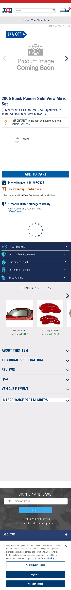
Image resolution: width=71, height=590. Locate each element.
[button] (35, 122)
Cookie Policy (47, 558)
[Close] (65, 545)
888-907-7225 (35, 182)
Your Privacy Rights (35, 565)
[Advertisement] (35, 445)
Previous (4, 58)
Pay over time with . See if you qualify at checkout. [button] (30, 195)
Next (66, 58)
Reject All (35, 574)
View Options (15, 211)
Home (7, 10)
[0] (65, 10)
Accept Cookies (35, 584)
